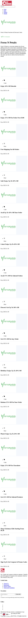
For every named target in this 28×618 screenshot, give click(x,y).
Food (5, 9)
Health (5, 13)
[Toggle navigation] (1, 5)
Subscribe (18, 594)
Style (5, 10)
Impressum (6, 585)
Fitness (5, 12)
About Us (6, 583)
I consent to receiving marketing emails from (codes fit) (12, 597)
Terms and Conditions (9, 587)
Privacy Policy (7, 586)
